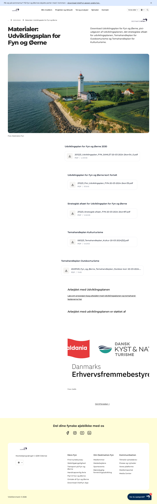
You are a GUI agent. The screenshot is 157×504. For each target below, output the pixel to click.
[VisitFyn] (23, 448)
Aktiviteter (17, 20)
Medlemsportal (126, 470)
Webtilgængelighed (76, 463)
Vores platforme (126, 466)
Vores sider (132, 10)
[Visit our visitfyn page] (75, 433)
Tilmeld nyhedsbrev (128, 460)
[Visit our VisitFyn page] (67, 433)
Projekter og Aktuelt (64, 10)
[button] (102, 156)
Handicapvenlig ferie (76, 472)
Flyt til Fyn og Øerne (76, 476)
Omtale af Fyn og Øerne (78, 479)
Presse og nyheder (127, 463)
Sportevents (98, 466)
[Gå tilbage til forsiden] (15, 9)
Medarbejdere (99, 463)
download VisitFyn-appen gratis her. (83, 3)
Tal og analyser (82, 10)
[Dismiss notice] (151, 3)
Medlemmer (99, 460)
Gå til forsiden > (102, 404)
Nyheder (95, 10)
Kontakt (105, 10)
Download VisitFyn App (77, 483)
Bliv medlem (46, 10)
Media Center (125, 473)
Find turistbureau (75, 460)
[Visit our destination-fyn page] (89, 433)
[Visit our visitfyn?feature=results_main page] (82, 433)
